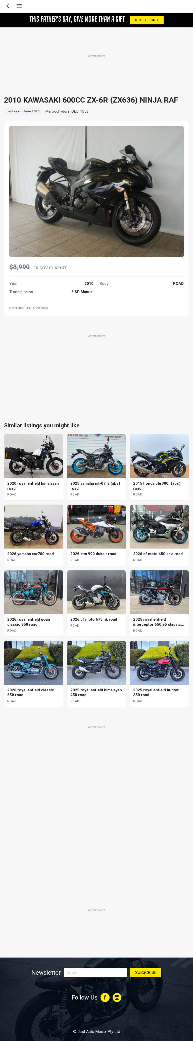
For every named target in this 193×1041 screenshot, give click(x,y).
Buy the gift (146, 20)
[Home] (96, 1017)
